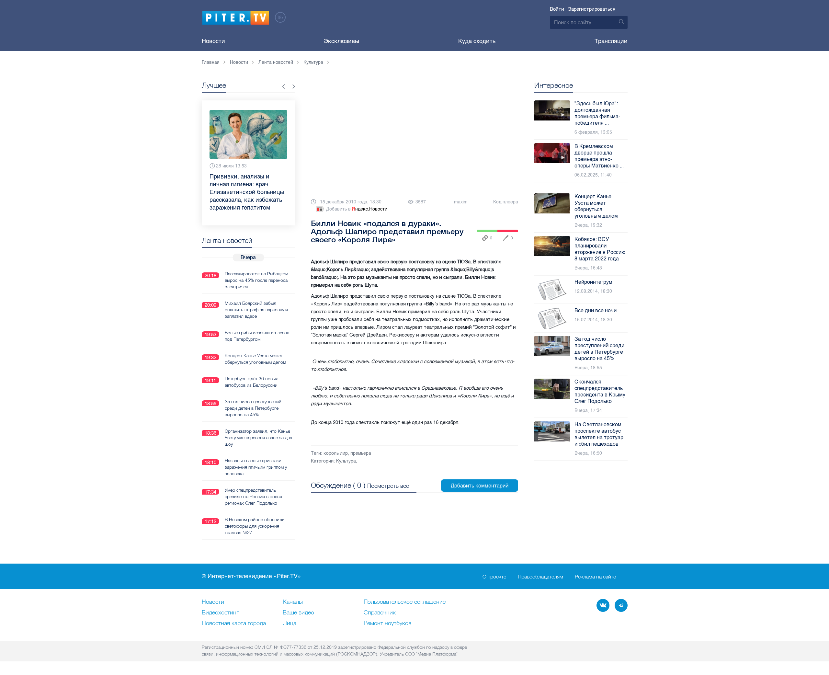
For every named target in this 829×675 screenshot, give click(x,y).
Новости (213, 41)
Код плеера (505, 202)
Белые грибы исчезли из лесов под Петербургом (257, 336)
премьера (360, 453)
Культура (346, 461)
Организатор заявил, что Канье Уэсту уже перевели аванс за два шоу (258, 437)
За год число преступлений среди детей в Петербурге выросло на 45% (253, 408)
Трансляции (611, 41)
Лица (289, 623)
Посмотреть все (388, 485)
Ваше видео (298, 613)
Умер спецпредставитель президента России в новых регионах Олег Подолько (253, 496)
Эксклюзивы (341, 41)
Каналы (293, 602)
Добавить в (356, 209)
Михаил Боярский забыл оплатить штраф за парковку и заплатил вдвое (256, 309)
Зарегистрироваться (591, 9)
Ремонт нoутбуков (387, 623)
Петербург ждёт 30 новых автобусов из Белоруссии (251, 382)
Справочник (380, 613)
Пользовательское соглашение (405, 602)
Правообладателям (540, 576)
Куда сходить (476, 41)
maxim (461, 202)
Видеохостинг (220, 613)
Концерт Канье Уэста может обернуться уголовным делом (255, 359)
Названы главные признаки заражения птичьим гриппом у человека (256, 467)
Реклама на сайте (595, 576)
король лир (336, 453)
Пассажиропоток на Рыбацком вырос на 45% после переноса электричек (256, 280)
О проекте (494, 576)
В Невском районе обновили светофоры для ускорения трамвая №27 (255, 526)
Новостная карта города (234, 623)
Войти (557, 9)
